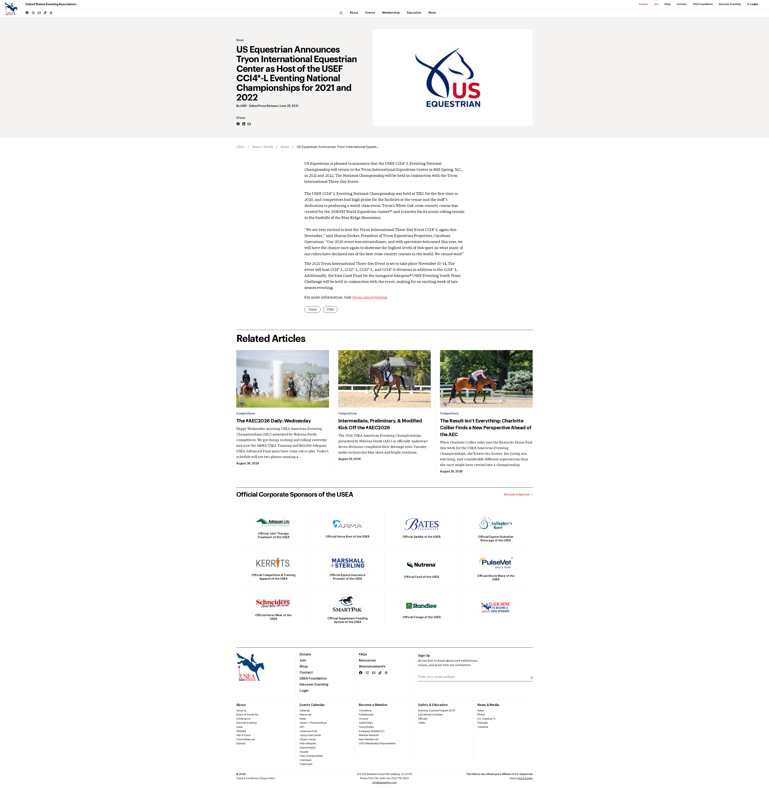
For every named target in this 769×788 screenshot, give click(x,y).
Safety (421, 723)
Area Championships (311, 756)
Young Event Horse (310, 735)
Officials (422, 719)
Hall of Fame (243, 735)
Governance (243, 719)
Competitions (245, 413)
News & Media (488, 705)
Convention (365, 710)
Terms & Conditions (247, 778)
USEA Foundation (703, 4)
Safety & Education (433, 705)
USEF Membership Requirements (377, 743)
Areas (239, 727)
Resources (367, 660)
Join (656, 4)
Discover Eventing (730, 4)
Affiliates (241, 731)
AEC (302, 727)
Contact (682, 4)
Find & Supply (525, 778)
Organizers (306, 764)
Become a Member (373, 705)
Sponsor (241, 743)
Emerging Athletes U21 (371, 731)
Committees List (245, 739)
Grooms (363, 719)
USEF (243, 106)
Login (754, 4)
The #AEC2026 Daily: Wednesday (273, 420)
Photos (481, 714)
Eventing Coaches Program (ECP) (436, 710)
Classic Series (307, 739)
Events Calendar (312, 705)
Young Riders (366, 727)
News (240, 40)
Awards (304, 752)
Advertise (482, 727)
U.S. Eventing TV (486, 719)
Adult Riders (366, 723)
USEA (240, 147)
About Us (241, 710)
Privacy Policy (267, 778)
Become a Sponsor (517, 494)
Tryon (312, 309)
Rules (303, 719)
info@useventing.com (384, 782)
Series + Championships (313, 723)
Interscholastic (308, 747)
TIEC (330, 309)
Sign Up (424, 655)
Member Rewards (369, 735)
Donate (643, 4)
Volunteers (305, 760)
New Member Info (369, 739)
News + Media (262, 147)
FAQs (363, 654)
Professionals (366, 714)
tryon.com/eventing (369, 297)
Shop (667, 4)
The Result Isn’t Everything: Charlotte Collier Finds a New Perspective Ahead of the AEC (485, 427)
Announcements (372, 666)
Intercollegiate (308, 743)
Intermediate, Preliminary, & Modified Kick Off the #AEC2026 (380, 424)
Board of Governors (247, 714)
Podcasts (482, 723)
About (241, 705)
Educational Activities (430, 714)
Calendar (305, 710)
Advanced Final (308, 731)
